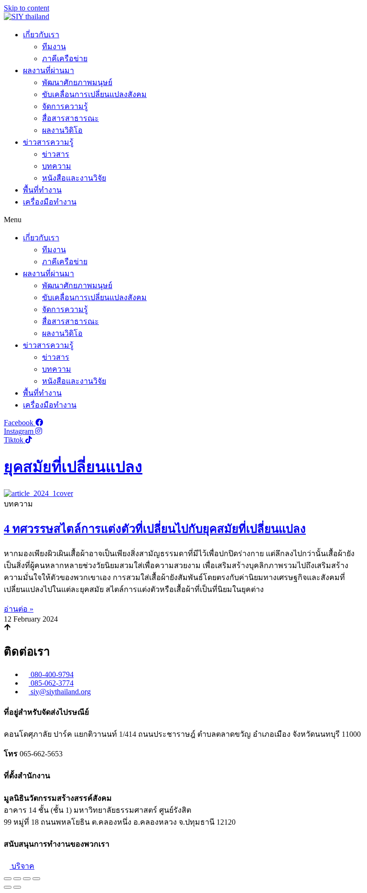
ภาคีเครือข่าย (64, 58)
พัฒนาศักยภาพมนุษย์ (77, 82)
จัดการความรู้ (65, 106)
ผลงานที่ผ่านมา (48, 70)
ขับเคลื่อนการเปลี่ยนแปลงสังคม (94, 94)
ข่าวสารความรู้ (48, 142)
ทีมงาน (54, 47)
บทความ (56, 166)
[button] (183, 219)
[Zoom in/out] (36, 878)
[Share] (17, 878)
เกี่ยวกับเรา (41, 35)
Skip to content (26, 8)
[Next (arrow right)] (17, 887)
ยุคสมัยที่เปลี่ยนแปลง (73, 466)
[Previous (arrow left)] (7, 887)
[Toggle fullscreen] (27, 878)
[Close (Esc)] (7, 878)
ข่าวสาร (55, 154)
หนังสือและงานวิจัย (74, 178)
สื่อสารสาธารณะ (70, 118)
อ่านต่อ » (18, 609)
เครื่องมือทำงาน (49, 202)
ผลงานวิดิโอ (62, 130)
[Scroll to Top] (7, 628)
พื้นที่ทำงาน (42, 190)
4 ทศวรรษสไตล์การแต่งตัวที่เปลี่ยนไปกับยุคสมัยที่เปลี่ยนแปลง (155, 529)
